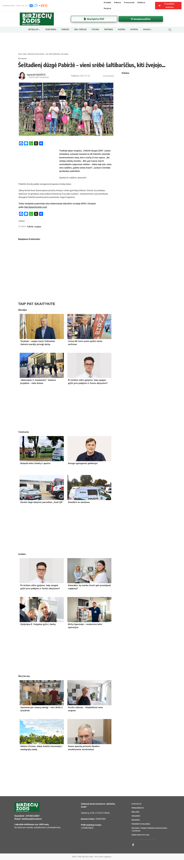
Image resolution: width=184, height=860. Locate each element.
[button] (170, 30)
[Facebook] (31, 5)
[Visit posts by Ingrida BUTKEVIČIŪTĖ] (22, 76)
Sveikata (22, 554)
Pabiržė (30, 227)
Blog (24, 54)
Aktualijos (22, 58)
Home (20, 54)
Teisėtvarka (23, 432)
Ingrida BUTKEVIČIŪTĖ (36, 74)
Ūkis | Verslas (24, 676)
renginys (37, 227)
